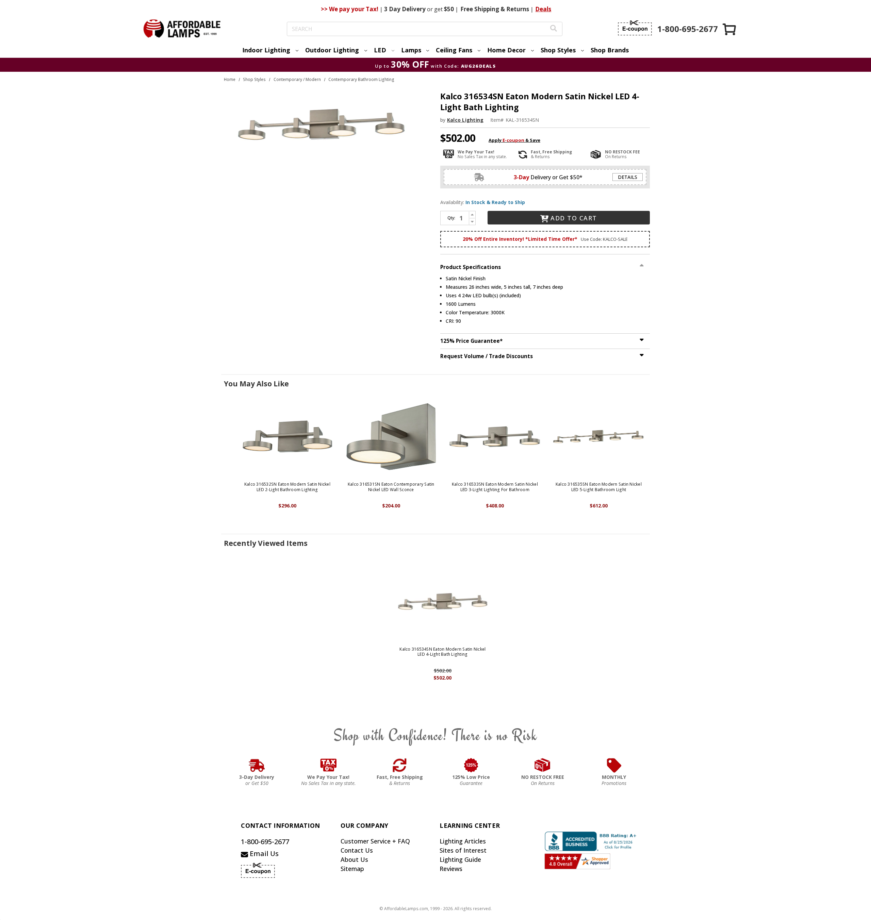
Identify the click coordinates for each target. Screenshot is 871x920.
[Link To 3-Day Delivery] (257, 765)
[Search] (553, 29)
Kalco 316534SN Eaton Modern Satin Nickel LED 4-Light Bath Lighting (442, 652)
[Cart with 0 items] (730, 29)
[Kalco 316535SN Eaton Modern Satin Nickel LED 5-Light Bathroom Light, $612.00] (598, 436)
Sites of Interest (463, 850)
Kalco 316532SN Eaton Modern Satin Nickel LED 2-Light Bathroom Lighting (287, 487)
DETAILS (627, 177)
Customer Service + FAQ (375, 841)
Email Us (263, 853)
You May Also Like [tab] (256, 383)
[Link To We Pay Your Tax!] (328, 765)
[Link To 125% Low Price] (471, 765)
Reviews (451, 869)
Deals (543, 9)
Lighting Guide (460, 859)
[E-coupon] (635, 28)
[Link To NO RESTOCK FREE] (543, 765)
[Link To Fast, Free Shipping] (400, 765)
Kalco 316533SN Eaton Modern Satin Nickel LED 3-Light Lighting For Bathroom (495, 487)
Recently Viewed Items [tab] (266, 543)
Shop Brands (610, 50)
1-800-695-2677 (265, 841)
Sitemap (352, 869)
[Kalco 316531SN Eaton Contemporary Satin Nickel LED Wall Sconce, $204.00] (391, 436)
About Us (354, 859)
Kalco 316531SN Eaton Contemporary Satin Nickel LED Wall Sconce (391, 487)
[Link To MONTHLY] (614, 765)
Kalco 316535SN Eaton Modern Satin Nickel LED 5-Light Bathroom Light (599, 487)
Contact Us (357, 850)
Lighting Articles (463, 841)
